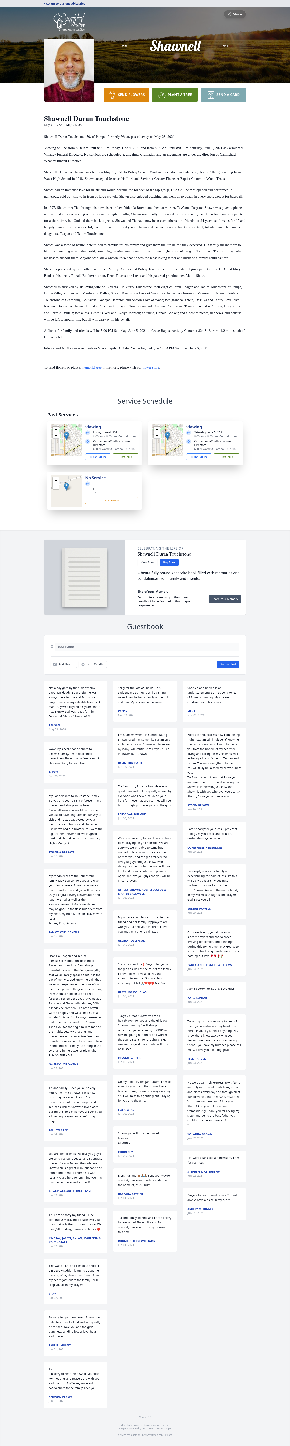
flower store (151, 367)
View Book (147, 562)
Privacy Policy (133, 1428)
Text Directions (98, 456)
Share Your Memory (225, 599)
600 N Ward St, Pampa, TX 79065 (114, 449)
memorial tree (92, 367)
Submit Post (228, 664)
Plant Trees (126, 456)
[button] (66, 436)
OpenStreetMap (149, 1435)
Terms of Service (156, 1428)
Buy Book (169, 562)
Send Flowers (112, 500)
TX (94, 493)
